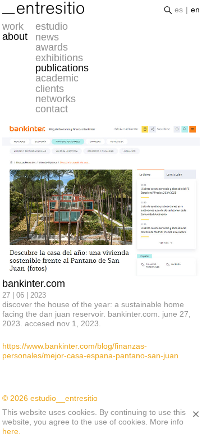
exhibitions (59, 58)
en (195, 9)
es (179, 9)
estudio (51, 26)
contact (51, 109)
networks (55, 99)
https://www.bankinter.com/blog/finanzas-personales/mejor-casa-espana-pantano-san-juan (90, 350)
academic (57, 78)
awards (51, 47)
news (47, 37)
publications (62, 68)
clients (49, 89)
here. (11, 431)
